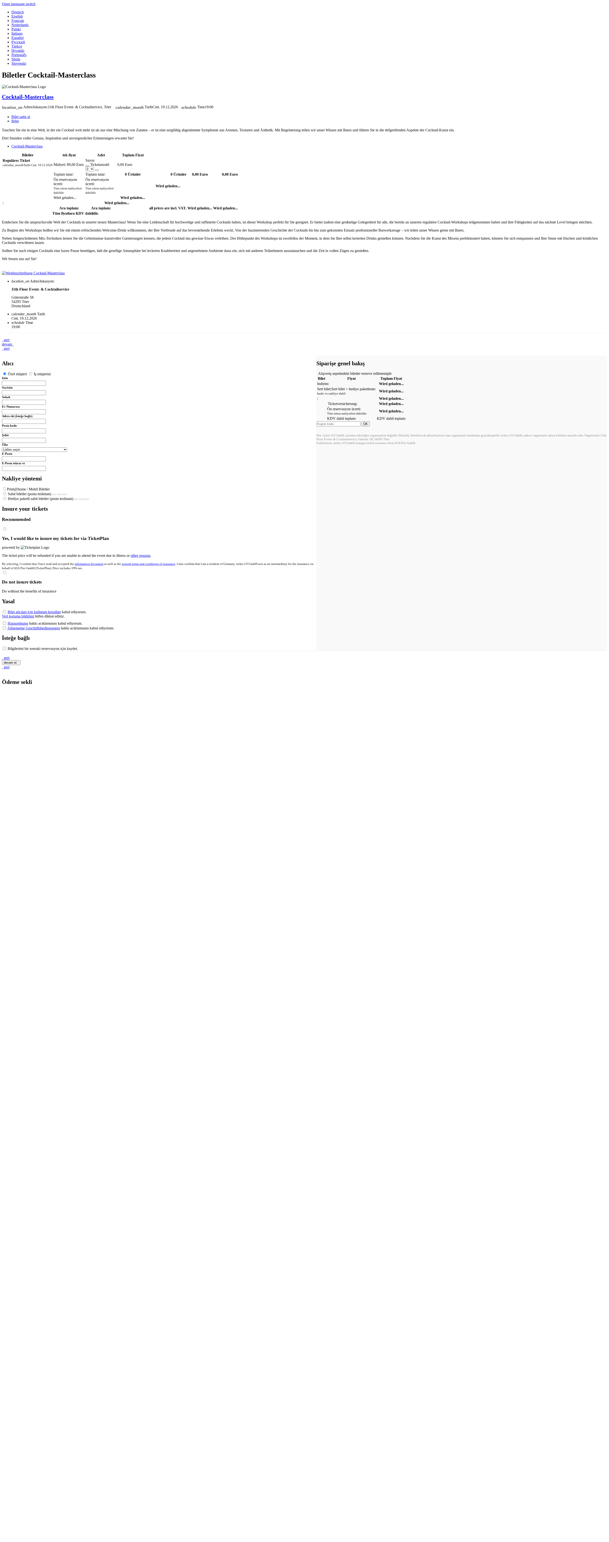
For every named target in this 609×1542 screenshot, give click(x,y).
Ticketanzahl (99, 165)
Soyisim (7, 387)
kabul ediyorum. (47, 612)
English (17, 16)
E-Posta (7, 453)
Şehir (5, 435)
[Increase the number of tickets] (97, 170)
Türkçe (16, 46)
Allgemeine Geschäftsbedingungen (33, 628)
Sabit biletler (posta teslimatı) (37, 494)
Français (17, 21)
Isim (5, 378)
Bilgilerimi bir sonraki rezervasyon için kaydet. (42, 649)
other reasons (140, 556)
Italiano (17, 33)
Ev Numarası (11, 406)
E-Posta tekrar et (13, 463)
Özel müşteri (17, 374)
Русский (18, 42)
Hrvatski (17, 51)
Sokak (6, 397)
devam (8, 344)
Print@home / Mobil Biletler (28, 489)
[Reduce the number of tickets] (87, 166)
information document (89, 564)
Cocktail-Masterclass (28, 97)
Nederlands (20, 25)
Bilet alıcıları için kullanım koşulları (34, 612)
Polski (16, 29)
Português (18, 55)
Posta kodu (9, 425)
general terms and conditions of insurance (148, 564)
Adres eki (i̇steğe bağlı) (17, 416)
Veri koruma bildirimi (18, 616)
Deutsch (17, 12)
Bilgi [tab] (15, 121)
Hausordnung (18, 623)
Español (17, 38)
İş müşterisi (42, 374)
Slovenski (18, 63)
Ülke (5, 444)
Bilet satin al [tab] (20, 117)
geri (6, 340)
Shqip (15, 59)
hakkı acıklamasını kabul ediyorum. (45, 623)
